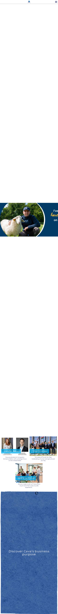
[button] (29, 220)
